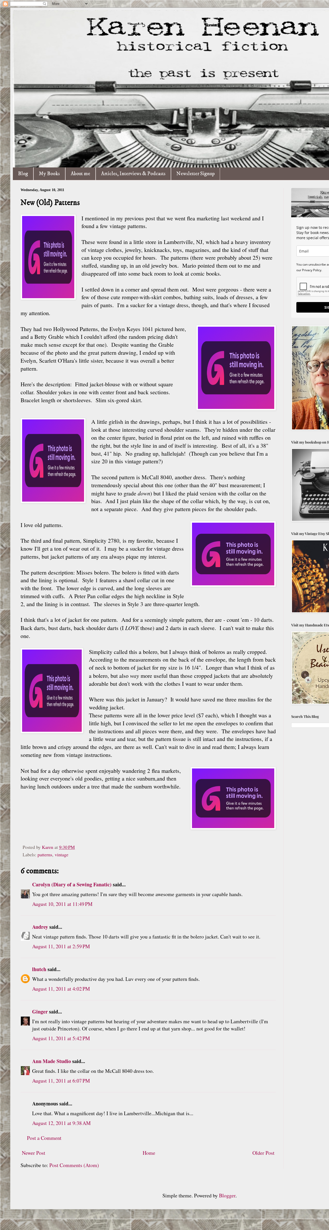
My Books (49, 174)
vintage (61, 854)
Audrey (40, 927)
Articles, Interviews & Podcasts (133, 174)
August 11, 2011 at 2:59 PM (61, 946)
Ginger (40, 1011)
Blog (23, 174)
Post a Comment (44, 1137)
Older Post (263, 1152)
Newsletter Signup (195, 174)
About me (80, 174)
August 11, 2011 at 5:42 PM (61, 1038)
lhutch (39, 969)
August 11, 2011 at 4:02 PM (61, 988)
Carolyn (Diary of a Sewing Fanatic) (72, 884)
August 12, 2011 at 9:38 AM (61, 1123)
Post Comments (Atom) (74, 1165)
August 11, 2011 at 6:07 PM (61, 1080)
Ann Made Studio (51, 1061)
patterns (45, 854)
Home (149, 1152)
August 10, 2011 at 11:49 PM (62, 903)
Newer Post (33, 1152)
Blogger (227, 1195)
